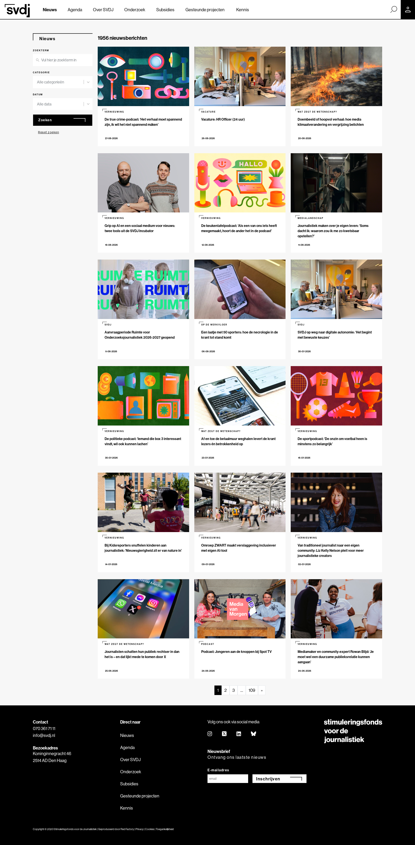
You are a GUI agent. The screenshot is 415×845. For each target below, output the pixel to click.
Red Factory (127, 829)
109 (252, 690)
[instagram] (210, 734)
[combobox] (60, 82)
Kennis (242, 9)
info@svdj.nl (44, 735)
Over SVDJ (103, 9)
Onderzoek (134, 9)
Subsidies (165, 9)
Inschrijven (268, 778)
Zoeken (45, 120)
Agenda (75, 9)
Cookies (149, 829)
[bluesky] (254, 734)
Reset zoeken (48, 132)
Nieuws (50, 9)
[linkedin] (238, 734)
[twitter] (224, 734)
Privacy (140, 829)
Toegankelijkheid (165, 829)
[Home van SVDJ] (17, 10)
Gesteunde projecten (205, 9)
